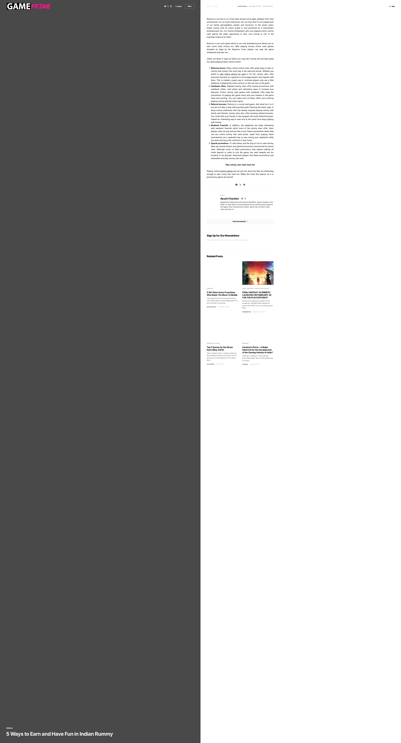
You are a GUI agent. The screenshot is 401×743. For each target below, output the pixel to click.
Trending (256, 288)
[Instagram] (171, 6)
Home (208, 6)
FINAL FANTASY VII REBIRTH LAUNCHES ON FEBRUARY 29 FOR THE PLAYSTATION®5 (256, 295)
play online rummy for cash (233, 74)
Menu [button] (190, 6)
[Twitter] (168, 6)
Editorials (9, 728)
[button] (178, 6)
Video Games (264, 288)
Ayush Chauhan (229, 198)
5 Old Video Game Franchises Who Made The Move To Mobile (222, 293)
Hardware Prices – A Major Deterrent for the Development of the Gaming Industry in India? (257, 350)
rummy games (226, 171)
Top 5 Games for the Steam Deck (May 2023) (220, 348)
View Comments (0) (239, 221)
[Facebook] (165, 6)
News (244, 288)
